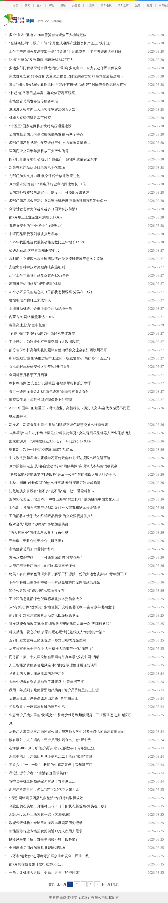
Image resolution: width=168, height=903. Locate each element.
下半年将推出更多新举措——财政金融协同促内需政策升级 (54, 582)
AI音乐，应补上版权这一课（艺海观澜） (40, 814)
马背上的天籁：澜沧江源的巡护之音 (37, 673)
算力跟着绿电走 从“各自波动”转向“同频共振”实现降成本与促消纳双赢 (63, 466)
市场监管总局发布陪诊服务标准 (33, 101)
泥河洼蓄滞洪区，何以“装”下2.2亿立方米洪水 (44, 789)
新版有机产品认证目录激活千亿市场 (37, 167)
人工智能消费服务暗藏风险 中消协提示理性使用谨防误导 (53, 665)
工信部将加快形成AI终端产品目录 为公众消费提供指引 (51, 516)
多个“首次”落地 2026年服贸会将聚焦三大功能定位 (47, 35)
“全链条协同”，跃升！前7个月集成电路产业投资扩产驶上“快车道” (60, 43)
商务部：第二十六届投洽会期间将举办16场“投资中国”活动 (54, 657)
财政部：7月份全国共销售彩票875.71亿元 (41, 449)
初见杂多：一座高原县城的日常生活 (37, 707)
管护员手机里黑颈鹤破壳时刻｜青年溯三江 (42, 781)
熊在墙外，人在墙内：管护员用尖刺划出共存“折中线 (50, 740)
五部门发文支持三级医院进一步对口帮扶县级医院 (47, 640)
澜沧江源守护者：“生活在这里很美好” (38, 773)
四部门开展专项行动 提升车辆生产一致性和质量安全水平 (53, 159)
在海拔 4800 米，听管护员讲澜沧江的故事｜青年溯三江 (52, 748)
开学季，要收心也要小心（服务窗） (37, 541)
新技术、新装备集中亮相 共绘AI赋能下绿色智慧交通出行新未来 (58, 425)
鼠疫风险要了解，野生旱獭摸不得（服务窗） (44, 839)
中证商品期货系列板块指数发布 (33, 234)
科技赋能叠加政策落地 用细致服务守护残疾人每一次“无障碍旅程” (60, 624)
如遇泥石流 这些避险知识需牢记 (34, 250)
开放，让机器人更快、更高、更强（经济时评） (45, 872)
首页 (15, 5)
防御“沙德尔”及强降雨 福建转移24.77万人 (41, 60)
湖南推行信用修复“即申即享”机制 (35, 284)
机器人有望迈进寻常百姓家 (30, 118)
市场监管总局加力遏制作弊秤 (31, 549)
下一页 (105, 884)
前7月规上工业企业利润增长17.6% (35, 217)
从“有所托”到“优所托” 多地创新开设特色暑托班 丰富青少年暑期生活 (62, 607)
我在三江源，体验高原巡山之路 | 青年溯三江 (43, 698)
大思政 (90, 5)
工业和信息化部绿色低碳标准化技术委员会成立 (45, 599)
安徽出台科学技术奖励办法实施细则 (37, 267)
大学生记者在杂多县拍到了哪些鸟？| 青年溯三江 (46, 682)
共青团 (76, 5)
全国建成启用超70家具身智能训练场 (37, 848)
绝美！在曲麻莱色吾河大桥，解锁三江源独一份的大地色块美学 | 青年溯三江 (68, 574)
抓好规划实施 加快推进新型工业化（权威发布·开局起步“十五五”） (60, 358)
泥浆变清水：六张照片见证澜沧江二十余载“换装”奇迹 (51, 756)
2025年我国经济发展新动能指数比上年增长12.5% (46, 242)
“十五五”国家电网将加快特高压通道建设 (40, 126)
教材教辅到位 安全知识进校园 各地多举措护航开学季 (50, 383)
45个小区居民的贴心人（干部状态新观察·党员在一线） (51, 292)
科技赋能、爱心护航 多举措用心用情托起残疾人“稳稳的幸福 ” (57, 632)
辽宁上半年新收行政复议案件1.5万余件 (39, 275)
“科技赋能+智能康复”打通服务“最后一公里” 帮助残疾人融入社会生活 (62, 474)
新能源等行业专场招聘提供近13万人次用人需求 (45, 831)
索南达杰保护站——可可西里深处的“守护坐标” (45, 557)
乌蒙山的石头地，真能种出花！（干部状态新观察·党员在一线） (58, 806)
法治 (137, 5)
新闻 (27, 5)
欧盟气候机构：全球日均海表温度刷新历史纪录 (45, 823)
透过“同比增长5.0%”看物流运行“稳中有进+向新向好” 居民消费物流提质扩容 (68, 84)
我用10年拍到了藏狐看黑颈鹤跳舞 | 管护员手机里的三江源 (54, 690)
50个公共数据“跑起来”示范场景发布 (37, 590)
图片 (39, 5)
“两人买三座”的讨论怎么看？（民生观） (40, 532)
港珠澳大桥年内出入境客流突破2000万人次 (42, 109)
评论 (51, 5)
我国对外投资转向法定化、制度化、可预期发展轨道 (49, 192)
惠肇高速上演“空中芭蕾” (28, 325)
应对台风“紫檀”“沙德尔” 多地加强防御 (38, 524)
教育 (149, 5)
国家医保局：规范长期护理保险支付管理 (40, 400)
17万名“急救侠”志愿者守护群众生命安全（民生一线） (51, 856)
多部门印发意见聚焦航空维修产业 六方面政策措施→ (49, 142)
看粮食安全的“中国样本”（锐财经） (37, 225)
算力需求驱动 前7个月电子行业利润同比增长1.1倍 (47, 184)
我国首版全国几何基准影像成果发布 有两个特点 (46, 134)
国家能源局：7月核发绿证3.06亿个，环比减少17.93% (50, 441)
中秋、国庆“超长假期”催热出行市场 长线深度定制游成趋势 (54, 483)
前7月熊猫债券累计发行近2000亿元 (36, 864)
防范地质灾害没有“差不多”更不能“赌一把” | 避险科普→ (51, 491)
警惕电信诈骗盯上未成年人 (30, 300)
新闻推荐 (56, 21)
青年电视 (106, 5)
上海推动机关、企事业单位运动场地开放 (40, 308)
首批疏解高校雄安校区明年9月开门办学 (39, 366)
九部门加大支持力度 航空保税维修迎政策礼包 (44, 176)
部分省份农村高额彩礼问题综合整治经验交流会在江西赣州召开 (58, 350)
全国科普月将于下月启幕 (28, 375)
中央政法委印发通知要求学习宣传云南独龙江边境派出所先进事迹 (59, 458)
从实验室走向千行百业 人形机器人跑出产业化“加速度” (51, 648)
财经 (63, 5)
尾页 (116, 884)
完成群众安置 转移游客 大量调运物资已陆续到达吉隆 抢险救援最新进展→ (66, 76)
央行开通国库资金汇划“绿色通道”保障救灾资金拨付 (49, 391)
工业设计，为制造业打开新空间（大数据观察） (45, 342)
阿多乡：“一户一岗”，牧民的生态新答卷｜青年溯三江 (51, 765)
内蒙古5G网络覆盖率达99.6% (31, 317)
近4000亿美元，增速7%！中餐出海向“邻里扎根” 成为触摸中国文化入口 (64, 499)
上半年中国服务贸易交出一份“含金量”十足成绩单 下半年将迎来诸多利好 (65, 51)
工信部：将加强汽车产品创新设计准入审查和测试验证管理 (54, 507)
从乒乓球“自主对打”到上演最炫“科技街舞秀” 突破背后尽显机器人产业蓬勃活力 (70, 433)
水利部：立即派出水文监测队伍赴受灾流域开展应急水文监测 (56, 259)
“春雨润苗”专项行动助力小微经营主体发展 (42, 333)
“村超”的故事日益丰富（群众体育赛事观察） (44, 93)
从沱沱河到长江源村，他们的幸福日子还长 (42, 566)
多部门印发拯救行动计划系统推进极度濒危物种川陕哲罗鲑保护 (58, 201)
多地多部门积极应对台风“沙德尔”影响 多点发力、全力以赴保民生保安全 (65, 68)
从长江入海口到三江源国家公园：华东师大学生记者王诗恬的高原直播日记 (66, 731)
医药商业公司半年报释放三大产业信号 (38, 151)
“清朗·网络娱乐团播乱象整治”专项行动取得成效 (46, 798)
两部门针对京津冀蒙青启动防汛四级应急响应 (44, 615)
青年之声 (123, 5)
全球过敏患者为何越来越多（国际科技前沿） (44, 209)
